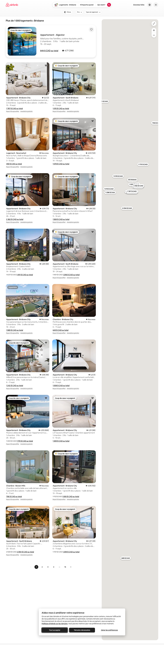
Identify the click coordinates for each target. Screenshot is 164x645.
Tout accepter (54, 630)
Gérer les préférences (109, 630)
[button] (49, 50)
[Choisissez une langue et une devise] (149, 4)
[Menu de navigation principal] (155, 4)
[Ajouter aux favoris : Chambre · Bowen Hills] (46, 453)
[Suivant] (70, 567)
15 (65, 567)
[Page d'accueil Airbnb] (12, 5)
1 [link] (36, 567)
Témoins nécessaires (82, 630)
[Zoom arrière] (154, 30)
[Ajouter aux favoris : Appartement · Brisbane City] (46, 65)
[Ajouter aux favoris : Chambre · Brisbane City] (92, 287)
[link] (31, 567)
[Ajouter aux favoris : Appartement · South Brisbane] (92, 65)
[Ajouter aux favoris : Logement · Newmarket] (46, 121)
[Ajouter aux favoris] (91, 29)
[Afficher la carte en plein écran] (154, 23)
